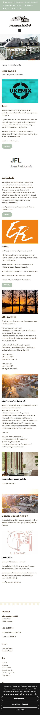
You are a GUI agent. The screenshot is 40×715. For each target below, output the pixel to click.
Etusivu (4, 65)
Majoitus (5, 665)
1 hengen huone (7, 648)
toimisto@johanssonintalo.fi (13, 5)
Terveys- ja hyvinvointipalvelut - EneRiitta (16, 280)
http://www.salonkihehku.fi (11, 582)
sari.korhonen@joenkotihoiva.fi (12, 447)
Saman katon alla (15, 65)
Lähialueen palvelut (8, 673)
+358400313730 (32, 2)
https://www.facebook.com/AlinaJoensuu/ (16, 444)
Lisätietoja (20, 710)
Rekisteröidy (17, 9)
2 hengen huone (7, 651)
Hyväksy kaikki (20, 698)
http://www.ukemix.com (10, 141)
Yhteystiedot (6, 675)
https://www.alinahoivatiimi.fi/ (12, 436)
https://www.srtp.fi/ (9, 483)
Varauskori (30, 5)
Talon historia (6, 668)
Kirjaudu (7, 9)
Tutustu (7, 146)
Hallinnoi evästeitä (20, 704)
